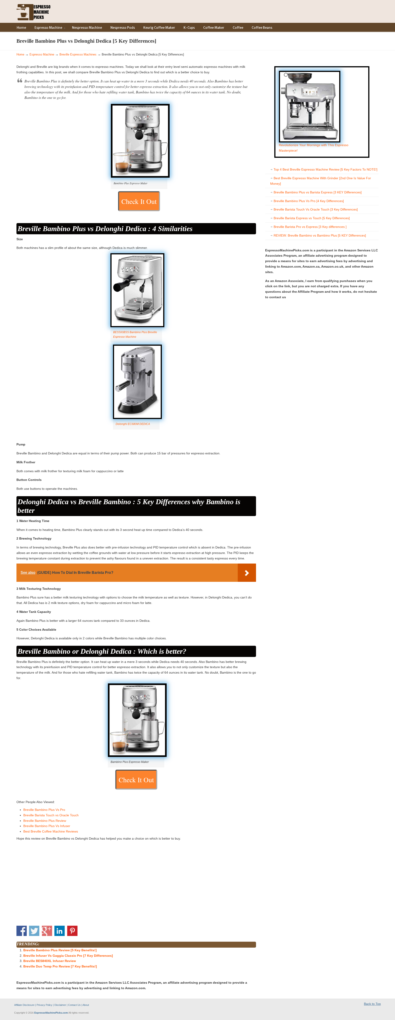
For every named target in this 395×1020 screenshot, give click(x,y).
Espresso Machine (41, 54)
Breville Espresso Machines (77, 54)
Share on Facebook (21, 931)
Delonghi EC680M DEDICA (133, 424)
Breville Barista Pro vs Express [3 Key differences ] (310, 227)
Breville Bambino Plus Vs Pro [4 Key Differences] (309, 201)
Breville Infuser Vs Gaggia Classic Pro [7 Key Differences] (68, 955)
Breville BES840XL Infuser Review (49, 961)
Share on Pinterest (72, 931)
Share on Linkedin (59, 931)
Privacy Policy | (45, 1005)
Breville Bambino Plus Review (44, 820)
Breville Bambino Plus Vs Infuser (46, 826)
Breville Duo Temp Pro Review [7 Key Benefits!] (60, 966)
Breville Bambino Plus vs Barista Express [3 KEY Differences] (318, 192)
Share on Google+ (47, 931)
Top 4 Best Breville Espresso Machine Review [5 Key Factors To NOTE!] (325, 169)
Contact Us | (75, 1005)
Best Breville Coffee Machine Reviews (50, 831)
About (86, 1005)
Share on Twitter (34, 931)
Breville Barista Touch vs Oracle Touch (51, 815)
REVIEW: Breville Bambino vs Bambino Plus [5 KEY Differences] (320, 235)
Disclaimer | (60, 1005)
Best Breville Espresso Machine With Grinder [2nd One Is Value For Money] (320, 180)
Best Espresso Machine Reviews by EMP (33, 11)
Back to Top (372, 1004)
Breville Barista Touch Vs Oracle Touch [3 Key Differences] (316, 209)
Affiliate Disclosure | (25, 1005)
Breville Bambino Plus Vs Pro (44, 810)
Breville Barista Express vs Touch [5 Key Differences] (312, 218)
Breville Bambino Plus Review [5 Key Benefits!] (60, 950)
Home (20, 54)
